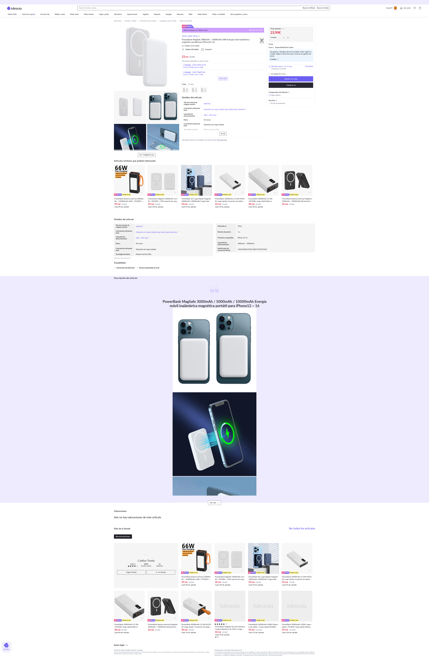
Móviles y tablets (130, 21)
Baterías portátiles (186, 21)
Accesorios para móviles (148, 21)
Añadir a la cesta (290, 79)
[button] (214, 645)
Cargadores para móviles (168, 21)
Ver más (223, 133)
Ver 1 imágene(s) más (146, 155)
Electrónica (118, 21)
